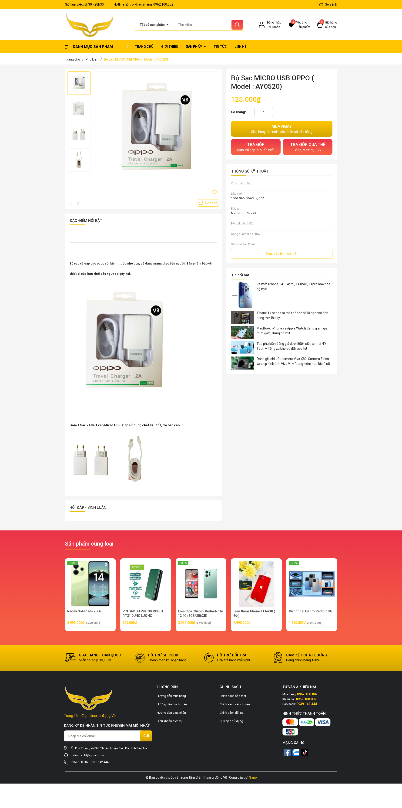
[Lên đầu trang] (394, 778)
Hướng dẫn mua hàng (171, 696)
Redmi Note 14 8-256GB (85, 611)
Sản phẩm (194, 46)
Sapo (253, 777)
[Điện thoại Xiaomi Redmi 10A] (312, 584)
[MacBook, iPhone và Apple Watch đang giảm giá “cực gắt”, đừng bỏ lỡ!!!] (242, 332)
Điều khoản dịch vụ (169, 721)
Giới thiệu (169, 46)
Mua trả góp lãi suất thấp (256, 147)
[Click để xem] (156, 135)
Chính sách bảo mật (233, 696)
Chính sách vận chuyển (235, 704)
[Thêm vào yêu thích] (214, 192)
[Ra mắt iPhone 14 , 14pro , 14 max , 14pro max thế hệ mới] (242, 295)
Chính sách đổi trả (232, 712)
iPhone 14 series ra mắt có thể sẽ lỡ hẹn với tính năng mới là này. (292, 315)
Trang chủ (144, 46)
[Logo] (96, 25)
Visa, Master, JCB (307, 147)
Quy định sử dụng (231, 721)
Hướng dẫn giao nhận (171, 712)
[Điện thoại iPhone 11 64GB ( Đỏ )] (256, 584)
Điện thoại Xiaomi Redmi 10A (310, 611)
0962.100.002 (163, 4)
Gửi (146, 736)
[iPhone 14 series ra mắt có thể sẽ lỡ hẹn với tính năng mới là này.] (242, 317)
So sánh (330, 4)
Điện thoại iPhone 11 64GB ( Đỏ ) (254, 613)
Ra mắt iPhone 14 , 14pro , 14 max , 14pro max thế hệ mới (293, 286)
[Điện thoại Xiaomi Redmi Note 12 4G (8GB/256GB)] (201, 584)
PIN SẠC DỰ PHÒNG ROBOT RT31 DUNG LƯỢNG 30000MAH (143, 615)
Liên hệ (240, 46)
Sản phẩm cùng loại (89, 543)
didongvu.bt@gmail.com (87, 755)
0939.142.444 (99, 762)
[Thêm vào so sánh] (208, 203)
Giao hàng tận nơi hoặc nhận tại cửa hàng (281, 129)
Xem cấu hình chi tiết (282, 253)
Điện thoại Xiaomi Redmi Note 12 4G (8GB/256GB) (200, 613)
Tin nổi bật (240, 275)
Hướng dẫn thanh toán (172, 704)
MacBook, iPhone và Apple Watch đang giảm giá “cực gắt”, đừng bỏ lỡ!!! (292, 330)
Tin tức (220, 46)
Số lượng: (238, 112)
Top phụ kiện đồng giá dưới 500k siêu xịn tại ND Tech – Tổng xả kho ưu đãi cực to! (291, 346)
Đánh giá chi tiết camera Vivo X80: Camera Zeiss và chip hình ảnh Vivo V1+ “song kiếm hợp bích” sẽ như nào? (293, 361)
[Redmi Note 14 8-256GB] (90, 584)
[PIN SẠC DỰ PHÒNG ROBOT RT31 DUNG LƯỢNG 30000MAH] (146, 584)
